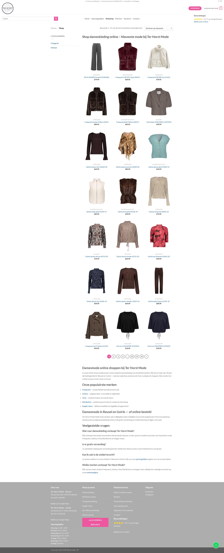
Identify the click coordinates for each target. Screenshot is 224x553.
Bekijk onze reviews (201, 22)
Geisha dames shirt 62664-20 (96, 167)
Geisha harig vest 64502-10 (159, 212)
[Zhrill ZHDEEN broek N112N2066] (96, 56)
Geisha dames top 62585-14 (97, 301)
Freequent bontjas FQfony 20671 (97, 122)
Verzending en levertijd (123, 501)
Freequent (86, 389)
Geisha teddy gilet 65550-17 (96, 212)
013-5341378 (59, 514)
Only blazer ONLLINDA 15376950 (158, 122)
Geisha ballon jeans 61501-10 (159, 301)
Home (87, 18)
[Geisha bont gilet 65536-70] (127, 191)
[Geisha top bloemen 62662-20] (158, 236)
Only (84, 398)
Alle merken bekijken (95, 522)
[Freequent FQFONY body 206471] (128, 56)
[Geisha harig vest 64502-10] (159, 191)
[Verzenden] (56, 19)
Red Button (86, 402)
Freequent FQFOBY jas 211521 (159, 77)
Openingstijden (97, 18)
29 (137, 356)
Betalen (117, 497)
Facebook (149, 492)
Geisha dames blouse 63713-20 (96, 256)
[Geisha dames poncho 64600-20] (127, 146)
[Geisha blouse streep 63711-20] (128, 236)
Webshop (110, 18)
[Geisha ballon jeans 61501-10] (158, 280)
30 (142, 356)
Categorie (55, 43)
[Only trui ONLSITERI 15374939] (128, 325)
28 (132, 356)
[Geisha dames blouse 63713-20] (96, 236)
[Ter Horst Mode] (37, 8)
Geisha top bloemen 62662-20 (159, 256)
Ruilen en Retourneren (123, 492)
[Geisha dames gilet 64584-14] (158, 146)
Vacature (127, 18)
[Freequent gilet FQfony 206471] (128, 101)
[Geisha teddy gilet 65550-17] (96, 191)
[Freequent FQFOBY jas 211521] (159, 56)
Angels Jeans (87, 406)
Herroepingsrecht (121, 506)
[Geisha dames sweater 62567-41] (127, 280)
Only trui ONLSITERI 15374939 (127, 346)
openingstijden (141, 459)
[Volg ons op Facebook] (219, 1)
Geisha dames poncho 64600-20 (127, 167)
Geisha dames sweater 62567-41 (127, 301)
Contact (136, 18)
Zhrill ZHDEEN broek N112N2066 (96, 77)
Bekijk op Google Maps (60, 503)
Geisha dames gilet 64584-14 (158, 167)
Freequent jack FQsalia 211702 (96, 346)
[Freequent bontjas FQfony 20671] (97, 101)
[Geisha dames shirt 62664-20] (96, 146)
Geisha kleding (88, 492)
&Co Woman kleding (90, 510)
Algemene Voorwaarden (123, 510)
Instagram (149, 494)
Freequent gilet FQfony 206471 (127, 122)
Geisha (85, 394)
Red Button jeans (89, 497)
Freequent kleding (89, 501)
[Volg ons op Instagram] (221, 1)
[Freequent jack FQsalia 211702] (97, 325)
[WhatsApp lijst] (216, 545)
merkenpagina (92, 472)
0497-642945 (59, 497)
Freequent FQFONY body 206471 (128, 77)
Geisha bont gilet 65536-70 (128, 212)
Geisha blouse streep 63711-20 (128, 256)
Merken (118, 18)
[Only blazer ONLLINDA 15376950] (158, 101)
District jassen (88, 515)
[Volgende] (146, 357)
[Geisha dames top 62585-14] (96, 280)
